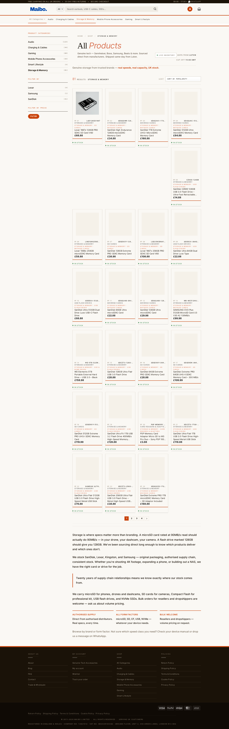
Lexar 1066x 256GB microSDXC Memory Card (119, 193)
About (30, 606)
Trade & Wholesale (36, 628)
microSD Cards (38, 84)
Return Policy (167, 606)
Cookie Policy (167, 623)
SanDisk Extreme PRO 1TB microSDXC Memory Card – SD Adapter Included (186, 442)
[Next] (147, 462)
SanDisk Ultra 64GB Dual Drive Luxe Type (86, 255)
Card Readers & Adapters (44, 75)
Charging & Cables (65, 19)
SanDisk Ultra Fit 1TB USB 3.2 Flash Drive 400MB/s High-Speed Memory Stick (152, 380)
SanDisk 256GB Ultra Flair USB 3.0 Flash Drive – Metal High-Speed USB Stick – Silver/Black (152, 442)
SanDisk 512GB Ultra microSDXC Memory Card (185, 131)
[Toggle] (66, 42)
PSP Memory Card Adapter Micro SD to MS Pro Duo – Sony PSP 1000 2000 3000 (185, 380)
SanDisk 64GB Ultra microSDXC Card (149, 255)
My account (78, 612)
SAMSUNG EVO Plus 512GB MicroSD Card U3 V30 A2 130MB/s (86, 318)
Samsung (33, 122)
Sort (161, 79)
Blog (30, 612)
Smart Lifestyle (142, 19)
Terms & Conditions (170, 618)
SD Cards (36, 88)
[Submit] (155, 9)
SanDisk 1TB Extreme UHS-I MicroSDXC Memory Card (150, 133)
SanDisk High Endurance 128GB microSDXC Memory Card (119, 133)
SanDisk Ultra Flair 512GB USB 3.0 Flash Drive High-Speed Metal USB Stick (120, 442)
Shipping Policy (168, 612)
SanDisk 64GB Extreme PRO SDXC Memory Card (185, 316)
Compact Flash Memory (43, 79)
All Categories (36, 19)
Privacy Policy (168, 628)
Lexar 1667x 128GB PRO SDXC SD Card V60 (86, 131)
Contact (32, 623)
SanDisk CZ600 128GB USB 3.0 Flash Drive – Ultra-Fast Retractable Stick (85, 195)
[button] (189, 9)
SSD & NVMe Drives (41, 93)
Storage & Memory (86, 19)
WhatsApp (196, 1)
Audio (50, 19)
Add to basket (86, 143)
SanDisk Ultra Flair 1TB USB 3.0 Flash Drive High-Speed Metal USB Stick (87, 442)
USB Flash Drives (40, 98)
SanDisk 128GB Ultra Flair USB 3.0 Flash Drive (152, 316)
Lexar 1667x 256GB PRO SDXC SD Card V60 (185, 193)
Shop (90, 36)
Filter (33, 148)
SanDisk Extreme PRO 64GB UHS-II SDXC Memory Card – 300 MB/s (87, 380)
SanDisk (32, 128)
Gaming (129, 19)
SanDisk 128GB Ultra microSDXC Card (183, 255)
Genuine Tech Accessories (85, 606)
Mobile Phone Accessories (110, 19)
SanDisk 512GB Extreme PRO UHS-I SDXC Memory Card (120, 380)
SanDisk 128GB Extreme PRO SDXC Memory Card (152, 193)
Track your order (80, 623)
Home (80, 36)
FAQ (30, 618)
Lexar (31, 116)
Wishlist (76, 618)
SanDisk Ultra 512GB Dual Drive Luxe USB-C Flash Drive (119, 256)
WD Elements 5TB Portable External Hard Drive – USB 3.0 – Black (118, 318)
